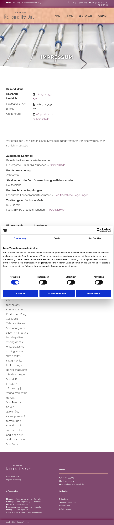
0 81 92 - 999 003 (79, 2)
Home (57, 16)
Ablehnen (20, 293)
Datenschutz (66, 509)
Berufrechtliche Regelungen (71, 194)
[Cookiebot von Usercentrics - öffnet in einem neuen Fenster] (98, 230)
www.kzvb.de (57, 209)
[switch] (43, 282)
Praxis (69, 16)
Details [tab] (57, 238)
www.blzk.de (57, 164)
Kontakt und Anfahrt (69, 502)
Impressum (65, 506)
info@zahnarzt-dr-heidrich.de (100, 3)
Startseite (65, 499)
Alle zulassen (93, 293)
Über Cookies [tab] (94, 238)
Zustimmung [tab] (20, 238)
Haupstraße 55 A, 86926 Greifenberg (24, 2)
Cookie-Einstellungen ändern (17, 522)
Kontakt (102, 16)
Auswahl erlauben (57, 293)
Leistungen (85, 16)
